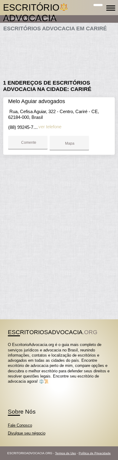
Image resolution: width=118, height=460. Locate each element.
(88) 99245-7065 (24, 127)
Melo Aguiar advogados (36, 101)
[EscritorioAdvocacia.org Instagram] (14, 386)
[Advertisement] (59, 53)
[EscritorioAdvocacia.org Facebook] (9, 386)
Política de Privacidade (95, 453)
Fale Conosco (20, 425)
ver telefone (49, 126)
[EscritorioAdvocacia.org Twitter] (12, 386)
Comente (28, 142)
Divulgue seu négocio (26, 433)
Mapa (69, 143)
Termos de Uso (65, 453)
